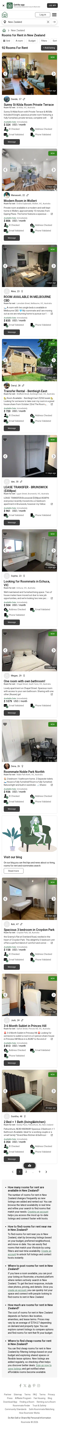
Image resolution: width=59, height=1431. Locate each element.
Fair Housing (39, 1398)
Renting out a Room (46, 1402)
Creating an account (38, 1211)
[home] (5, 30)
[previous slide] (7, 73)
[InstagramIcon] (38, 1386)
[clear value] (48, 22)
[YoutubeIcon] (29, 1386)
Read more (13, 871)
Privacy (51, 1394)
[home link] (5, 15)
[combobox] (26, 22)
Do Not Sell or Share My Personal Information (29, 1418)
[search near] (5, 22)
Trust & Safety (39, 1405)
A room (19, 41)
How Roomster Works (29, 1413)
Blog (50, 1398)
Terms (27, 1394)
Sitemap (18, 1394)
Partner (7, 1394)
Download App (10, 1402)
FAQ (35, 1394)
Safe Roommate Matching (41, 1409)
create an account (17, 1290)
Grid (8, 41)
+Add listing (49, 48)
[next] (54, 22)
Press (10, 1398)
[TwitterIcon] (25, 1386)
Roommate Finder (21, 1405)
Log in (42, 14)
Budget (32, 41)
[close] (3, 5)
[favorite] (5, 57)
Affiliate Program (23, 1398)
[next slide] (51, 73)
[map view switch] (29, 1165)
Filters (44, 41)
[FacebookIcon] (20, 1386)
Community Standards (15, 1409)
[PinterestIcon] (34, 1386)
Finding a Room (27, 1402)
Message (12, 142)
